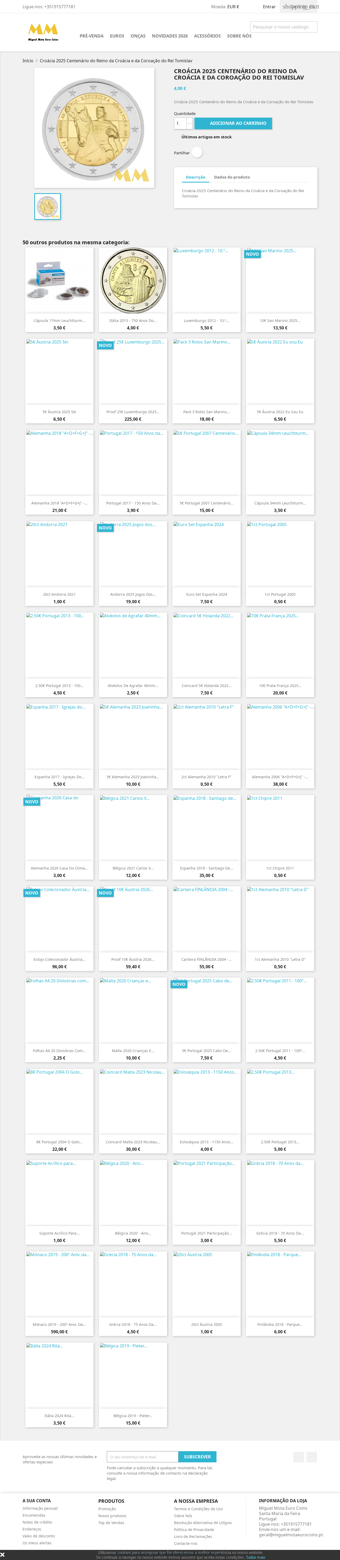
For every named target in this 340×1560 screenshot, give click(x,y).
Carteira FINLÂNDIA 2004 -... (206, 959)
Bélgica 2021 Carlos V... (133, 868)
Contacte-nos (185, 1543)
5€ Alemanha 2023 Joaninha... (133, 776)
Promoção (107, 1508)
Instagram (311, 1457)
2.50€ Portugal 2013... (280, 1141)
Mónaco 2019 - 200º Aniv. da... (59, 1324)
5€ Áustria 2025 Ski (59, 411)
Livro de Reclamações (193, 1536)
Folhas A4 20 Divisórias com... (59, 1050)
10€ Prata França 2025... (280, 685)
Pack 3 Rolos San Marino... (206, 411)
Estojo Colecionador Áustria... (59, 959)
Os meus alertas (37, 1542)
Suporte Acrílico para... (59, 1233)
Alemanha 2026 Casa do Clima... (59, 868)
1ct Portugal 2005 (280, 594)
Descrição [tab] (195, 177)
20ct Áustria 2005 (206, 1324)
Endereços (32, 1529)
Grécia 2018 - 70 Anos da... (280, 1233)
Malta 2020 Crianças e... (133, 1050)
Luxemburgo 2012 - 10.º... (206, 320)
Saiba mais (255, 1557)
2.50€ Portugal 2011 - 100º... (280, 1050)
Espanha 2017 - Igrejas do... (59, 776)
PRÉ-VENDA (92, 36)
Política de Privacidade (194, 1529)
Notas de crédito (37, 1522)
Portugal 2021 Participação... (206, 1233)
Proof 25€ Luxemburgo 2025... (133, 411)
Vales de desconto (39, 1535)
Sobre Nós (239, 36)
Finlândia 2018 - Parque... (280, 1324)
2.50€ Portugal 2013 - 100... (59, 685)
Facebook (299, 1457)
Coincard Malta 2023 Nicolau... (133, 1141)
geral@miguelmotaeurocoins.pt (291, 1535)
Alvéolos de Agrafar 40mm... (133, 685)
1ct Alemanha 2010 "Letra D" (280, 959)
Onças (138, 36)
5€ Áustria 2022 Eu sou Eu (280, 411)
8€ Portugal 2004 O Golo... (59, 1141)
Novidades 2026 (170, 36)
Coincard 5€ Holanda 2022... (207, 685)
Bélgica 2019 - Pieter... (132, 1415)
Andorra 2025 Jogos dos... (133, 594)
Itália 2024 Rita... (59, 1415)
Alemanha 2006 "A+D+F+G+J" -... (280, 776)
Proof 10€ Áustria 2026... (133, 959)
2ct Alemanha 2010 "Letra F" (206, 776)
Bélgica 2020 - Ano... (133, 1233)
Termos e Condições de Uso (198, 1508)
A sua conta (37, 1501)
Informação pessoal (40, 1508)
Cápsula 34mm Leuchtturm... (280, 503)
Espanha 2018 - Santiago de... (206, 868)
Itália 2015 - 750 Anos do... (133, 320)
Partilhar (197, 152)
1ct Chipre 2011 (280, 868)
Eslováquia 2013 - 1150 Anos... (206, 1141)
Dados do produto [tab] (232, 177)
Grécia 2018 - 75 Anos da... (133, 1324)
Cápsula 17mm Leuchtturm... (59, 320)
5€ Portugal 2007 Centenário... (206, 503)
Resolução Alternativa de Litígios (203, 1522)
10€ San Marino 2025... (280, 320)
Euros (117, 36)
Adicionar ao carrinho (234, 123)
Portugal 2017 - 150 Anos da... (133, 503)
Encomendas (34, 1515)
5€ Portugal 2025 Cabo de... (206, 1050)
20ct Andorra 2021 (59, 594)
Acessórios (207, 36)
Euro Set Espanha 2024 (206, 594)
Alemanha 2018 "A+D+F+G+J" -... (59, 503)
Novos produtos (112, 1515)
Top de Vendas (111, 1522)
